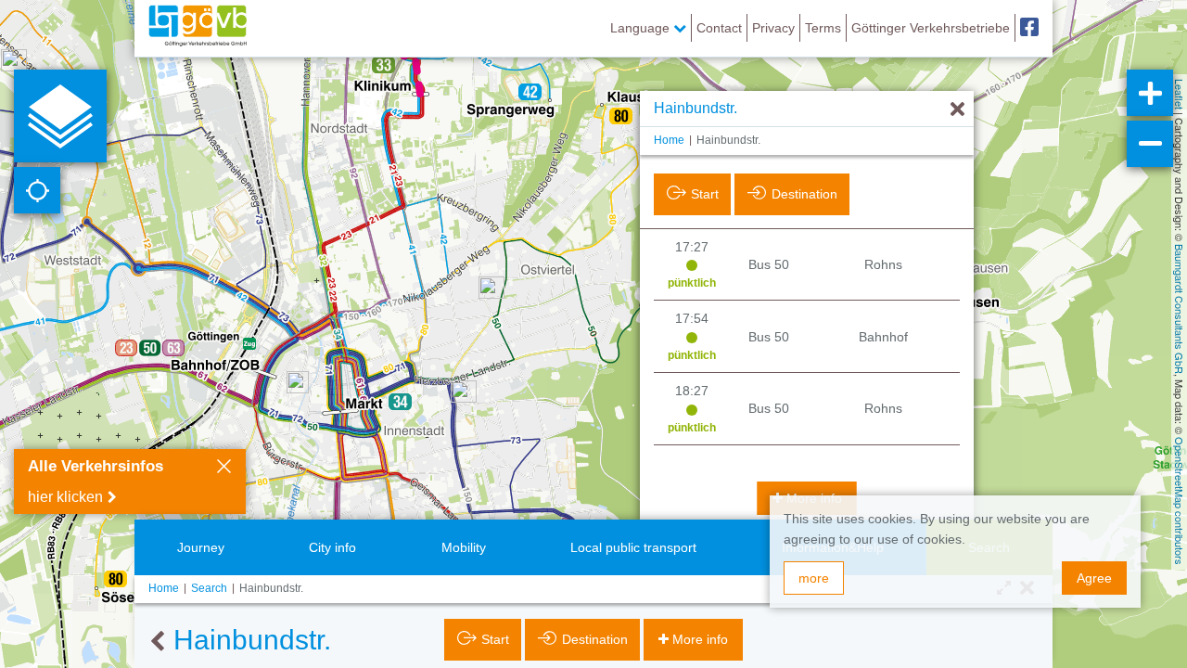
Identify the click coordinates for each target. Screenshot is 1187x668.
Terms (823, 27)
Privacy (773, 27)
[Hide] (957, 110)
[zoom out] (1150, 144)
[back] (157, 642)
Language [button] (641, 27)
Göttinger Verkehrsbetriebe (930, 27)
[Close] (224, 468)
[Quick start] (60, 116)
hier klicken (65, 497)
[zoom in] (1150, 93)
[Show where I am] (37, 190)
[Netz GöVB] (197, 28)
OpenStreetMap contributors (1179, 501)
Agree (1094, 578)
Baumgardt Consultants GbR (1179, 309)
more (813, 578)
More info (700, 639)
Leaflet (1179, 94)
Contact (719, 27)
